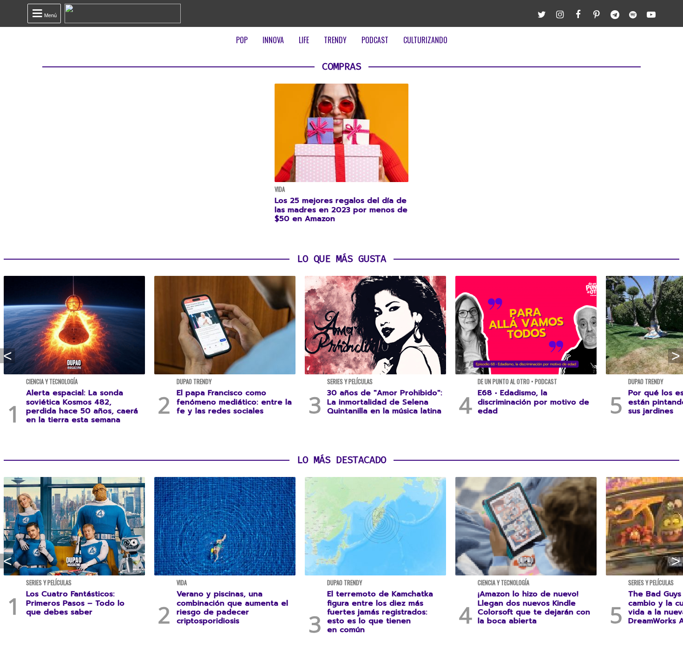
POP (242, 40)
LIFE (304, 40)
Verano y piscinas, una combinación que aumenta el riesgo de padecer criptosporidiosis (232, 607)
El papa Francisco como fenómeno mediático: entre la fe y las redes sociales (234, 401)
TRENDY (335, 40)
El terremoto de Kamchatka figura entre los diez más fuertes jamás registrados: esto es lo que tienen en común (380, 611)
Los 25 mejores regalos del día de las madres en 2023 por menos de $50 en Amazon (341, 209)
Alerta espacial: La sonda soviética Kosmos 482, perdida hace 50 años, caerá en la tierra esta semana (82, 406)
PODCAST (374, 40)
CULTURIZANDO (425, 40)
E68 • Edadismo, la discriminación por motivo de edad (533, 401)
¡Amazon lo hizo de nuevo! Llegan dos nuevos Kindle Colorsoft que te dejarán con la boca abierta (534, 607)
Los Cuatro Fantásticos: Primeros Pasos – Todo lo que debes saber (75, 602)
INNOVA (273, 40)
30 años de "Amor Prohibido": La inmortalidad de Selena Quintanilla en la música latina (384, 401)
